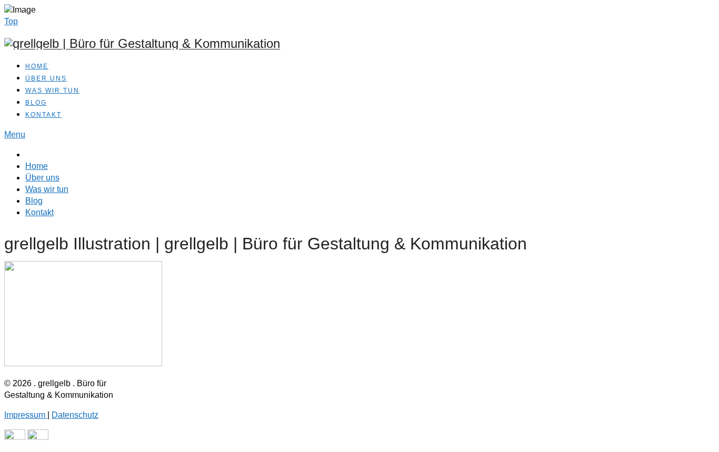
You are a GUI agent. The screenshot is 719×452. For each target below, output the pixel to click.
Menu (14, 134)
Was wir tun (52, 90)
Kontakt (43, 114)
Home (36, 66)
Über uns (46, 78)
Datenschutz (75, 414)
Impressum (25, 414)
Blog (36, 102)
